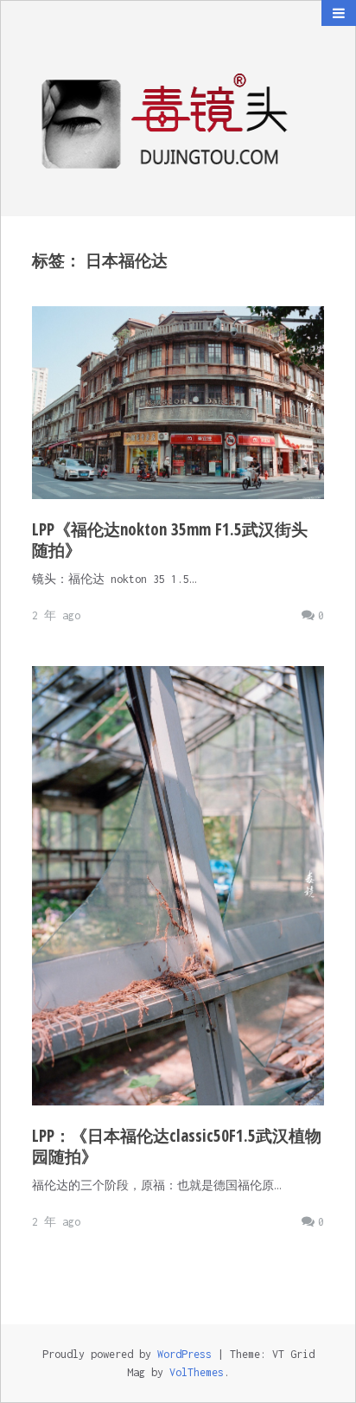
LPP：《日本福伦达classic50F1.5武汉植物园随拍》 (176, 1146)
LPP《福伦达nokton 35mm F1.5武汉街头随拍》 (170, 539)
